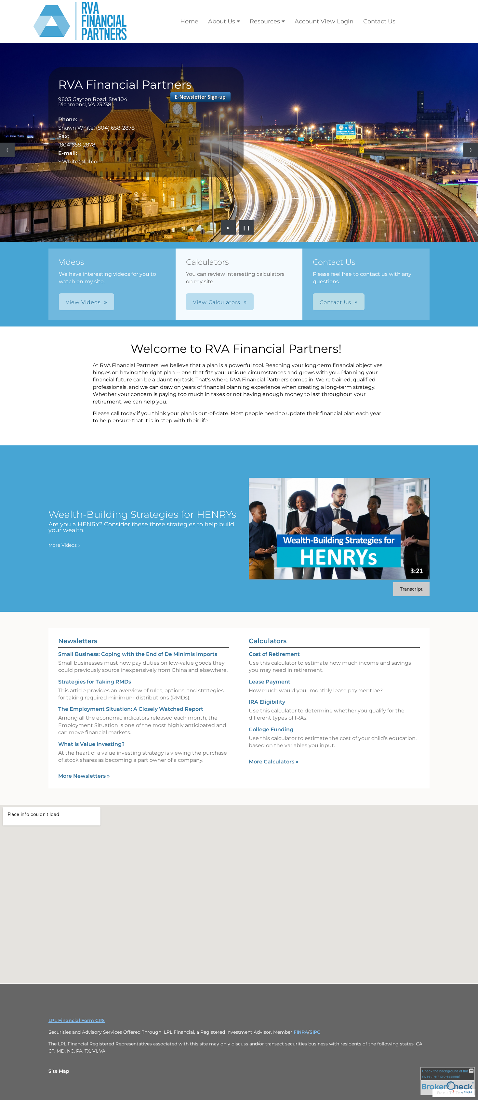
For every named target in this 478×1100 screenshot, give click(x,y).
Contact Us (379, 21)
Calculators (267, 641)
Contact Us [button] (335, 302)
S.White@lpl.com (80, 162)
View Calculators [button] (216, 302)
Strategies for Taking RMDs (94, 682)
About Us (221, 21)
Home (189, 21)
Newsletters (77, 641)
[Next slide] (470, 150)
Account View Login (324, 21)
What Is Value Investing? (91, 744)
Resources (265, 21)
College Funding (271, 729)
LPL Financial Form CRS (76, 1020)
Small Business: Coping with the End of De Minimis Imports (137, 654)
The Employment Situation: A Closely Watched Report (130, 709)
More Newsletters (84, 776)
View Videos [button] (83, 302)
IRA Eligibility (267, 702)
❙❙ (246, 227)
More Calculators (274, 762)
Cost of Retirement (274, 654)
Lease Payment (269, 682)
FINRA (301, 1032)
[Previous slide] (7, 150)
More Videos (64, 545)
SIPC (315, 1032)
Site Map (58, 1071)
